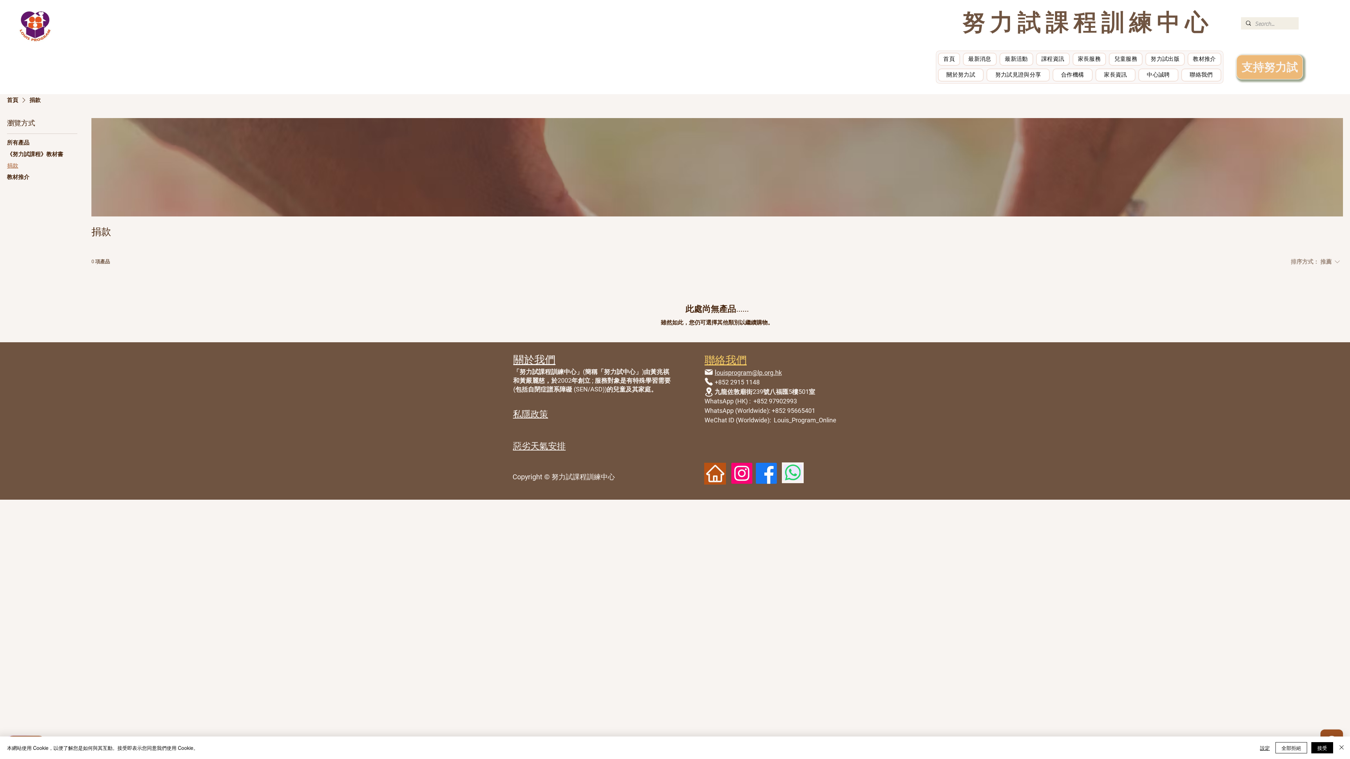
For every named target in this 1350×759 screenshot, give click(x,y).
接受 (1322, 747)
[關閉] (1341, 747)
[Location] (708, 392)
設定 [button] (1265, 747)
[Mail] (708, 372)
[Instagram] (741, 473)
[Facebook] (766, 473)
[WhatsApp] (793, 472)
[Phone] (708, 382)
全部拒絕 (1291, 747)
